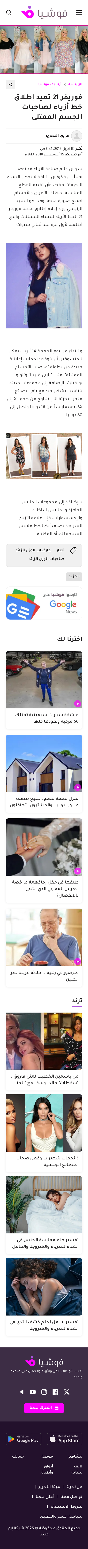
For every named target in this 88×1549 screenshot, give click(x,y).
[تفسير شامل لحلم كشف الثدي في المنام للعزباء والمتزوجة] (44, 1286)
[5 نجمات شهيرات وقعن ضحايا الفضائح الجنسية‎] (44, 1123)
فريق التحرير (57, 136)
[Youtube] (33, 1392)
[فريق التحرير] (76, 136)
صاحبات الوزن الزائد (46, 559)
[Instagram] (44, 1392)
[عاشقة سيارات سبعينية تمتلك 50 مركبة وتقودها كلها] (44, 679)
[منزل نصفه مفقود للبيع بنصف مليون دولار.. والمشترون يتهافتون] (44, 763)
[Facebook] (55, 1392)
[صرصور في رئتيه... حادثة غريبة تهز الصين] (44, 937)
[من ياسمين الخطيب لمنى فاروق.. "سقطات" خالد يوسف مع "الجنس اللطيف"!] (44, 1041)
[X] (66, 1392)
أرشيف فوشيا (49, 84)
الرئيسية (75, 84)
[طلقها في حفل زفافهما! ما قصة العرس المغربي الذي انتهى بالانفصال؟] (44, 847)
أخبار (60, 551)
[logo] (44, 12)
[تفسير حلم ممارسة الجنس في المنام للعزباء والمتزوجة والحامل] (44, 1204)
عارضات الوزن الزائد (33, 551)
